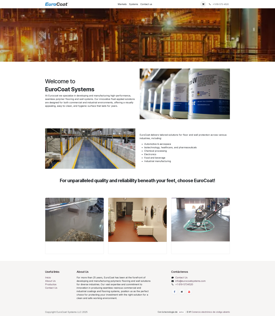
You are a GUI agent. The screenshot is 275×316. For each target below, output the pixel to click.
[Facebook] (174, 292)
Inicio (48, 277)
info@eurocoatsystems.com (190, 281)
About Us (50, 281)
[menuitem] (122, 4)
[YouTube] (189, 292)
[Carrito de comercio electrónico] (203, 4)
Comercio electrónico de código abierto (211, 312)
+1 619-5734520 (184, 284)
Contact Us (51, 287)
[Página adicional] (182, 292)
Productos (50, 284)
